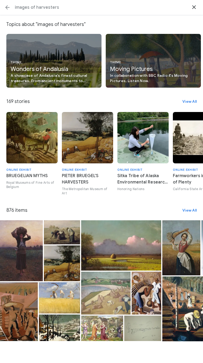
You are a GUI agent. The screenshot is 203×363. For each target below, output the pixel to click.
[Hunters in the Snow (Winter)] (59, 328)
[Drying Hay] (142, 328)
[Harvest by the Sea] (105, 293)
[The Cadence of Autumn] (102, 328)
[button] (7, 7)
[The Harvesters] (62, 263)
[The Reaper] (181, 247)
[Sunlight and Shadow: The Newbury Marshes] (121, 245)
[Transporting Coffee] (19, 311)
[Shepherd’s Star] (21, 250)
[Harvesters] (59, 297)
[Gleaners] (62, 232)
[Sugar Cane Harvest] (147, 293)
